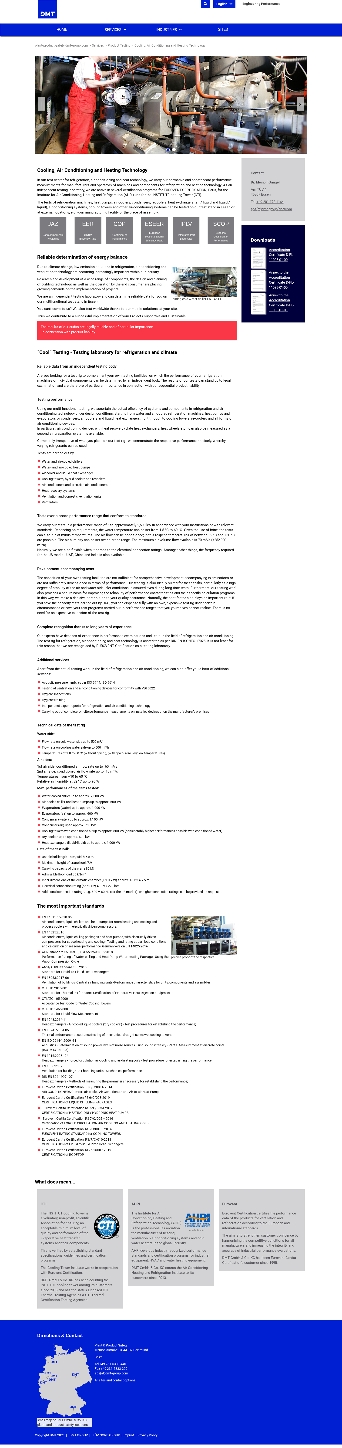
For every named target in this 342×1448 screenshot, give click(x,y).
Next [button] (300, 104)
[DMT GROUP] (47, 11)
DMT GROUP (79, 1435)
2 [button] (174, 149)
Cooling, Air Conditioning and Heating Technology (169, 45)
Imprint (129, 1435)
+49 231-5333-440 (112, 1364)
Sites (223, 29)
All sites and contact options (115, 1380)
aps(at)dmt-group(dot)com (271, 209)
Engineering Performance (261, 4)
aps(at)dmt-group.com (111, 1373)
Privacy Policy (147, 1435)
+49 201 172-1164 (270, 202)
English (222, 4)
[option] (171, 105)
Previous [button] (41, 104)
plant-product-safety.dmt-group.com (61, 45)
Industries (166, 29)
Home (62, 29)
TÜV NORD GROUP (106, 1435)
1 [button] (168, 149)
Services (113, 29)
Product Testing (119, 45)
